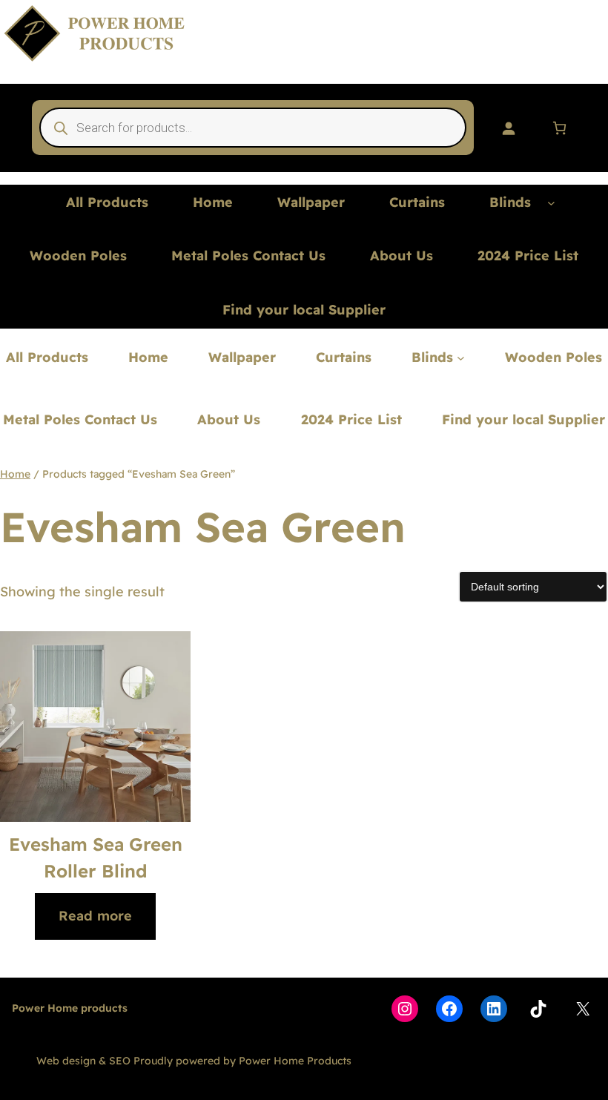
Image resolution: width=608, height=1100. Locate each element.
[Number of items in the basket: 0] (559, 128)
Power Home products (70, 1008)
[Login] (508, 128)
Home (15, 474)
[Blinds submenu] (551, 203)
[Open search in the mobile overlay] (253, 127)
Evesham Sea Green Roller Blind (95, 857)
